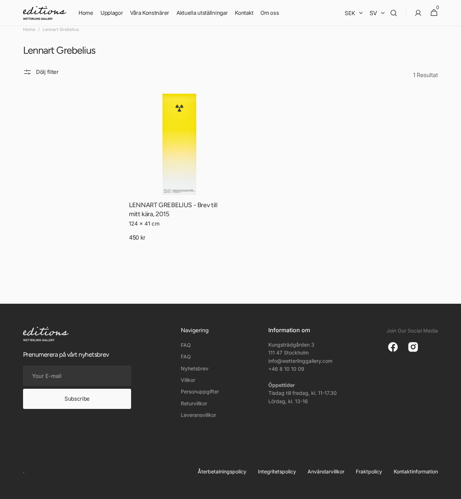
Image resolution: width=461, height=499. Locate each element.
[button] (394, 13)
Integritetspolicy (277, 471)
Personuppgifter (200, 391)
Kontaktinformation (416, 471)
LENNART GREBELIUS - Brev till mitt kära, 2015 (173, 209)
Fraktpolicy (369, 471)
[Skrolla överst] (452, 490)
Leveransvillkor (198, 415)
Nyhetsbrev (195, 368)
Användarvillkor (326, 471)
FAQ (186, 345)
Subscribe (77, 398)
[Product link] (179, 174)
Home (29, 29)
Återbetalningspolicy (222, 471)
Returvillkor (194, 403)
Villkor (188, 380)
